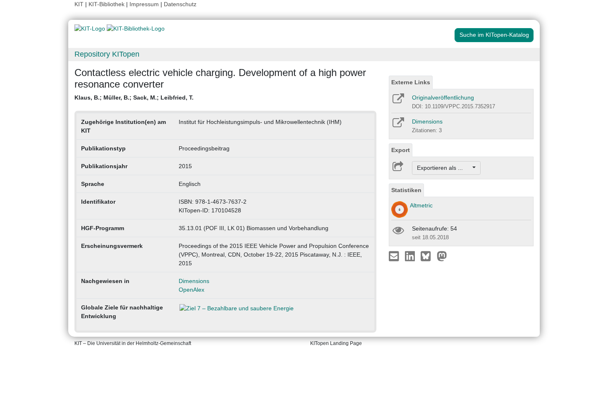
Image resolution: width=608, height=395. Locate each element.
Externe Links (410, 82)
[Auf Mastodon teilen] (442, 255)
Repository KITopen (106, 54)
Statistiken (406, 190)
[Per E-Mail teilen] (395, 255)
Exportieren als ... (444, 167)
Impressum (144, 4)
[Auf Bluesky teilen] (428, 255)
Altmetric (421, 205)
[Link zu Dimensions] (397, 125)
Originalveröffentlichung (443, 97)
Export (400, 150)
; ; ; (134, 97)
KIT (79, 4)
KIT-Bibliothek (107, 4)
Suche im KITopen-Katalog (494, 34)
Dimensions (194, 281)
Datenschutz (180, 4)
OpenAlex (191, 289)
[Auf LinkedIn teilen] (411, 255)
